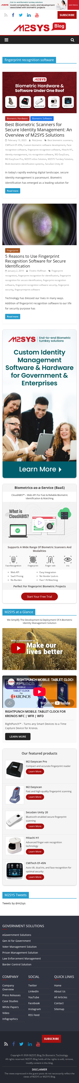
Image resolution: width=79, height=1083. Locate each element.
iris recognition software (40, 154)
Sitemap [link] (59, 1009)
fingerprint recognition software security (36, 285)
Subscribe (67, 15)
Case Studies (10, 1001)
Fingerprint (12, 250)
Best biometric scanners (60, 140)
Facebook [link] (34, 1003)
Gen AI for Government (16, 941)
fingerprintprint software (27, 289)
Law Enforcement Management (21, 958)
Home (57, 985)
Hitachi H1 (67, 149)
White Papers (10, 1007)
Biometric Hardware (17, 118)
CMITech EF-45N (13, 145)
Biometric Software (42, 118)
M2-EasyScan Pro (14, 159)
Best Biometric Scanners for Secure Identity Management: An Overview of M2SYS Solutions (38, 129)
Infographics (10, 1019)
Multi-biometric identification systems (24, 163)
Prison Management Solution (20, 952)
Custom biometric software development (44, 145)
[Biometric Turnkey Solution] (39, 2)
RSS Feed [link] (34, 1015)
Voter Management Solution (19, 946)
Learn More (18, 736)
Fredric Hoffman (38, 270)
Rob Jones (37, 140)
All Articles (60, 997)
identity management (16, 154)
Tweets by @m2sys (14, 903)
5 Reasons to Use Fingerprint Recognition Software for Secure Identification (35, 261)
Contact (59, 1003)
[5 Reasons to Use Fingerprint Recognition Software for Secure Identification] (39, 206)
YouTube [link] (33, 997)
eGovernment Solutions (16, 935)
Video (5, 1013)
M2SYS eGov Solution (35, 159)
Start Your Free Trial (39, 596)
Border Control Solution (16, 964)
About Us (59, 991)
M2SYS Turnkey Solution (60, 159)
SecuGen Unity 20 (54, 163)
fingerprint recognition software (44, 149)
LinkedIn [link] (33, 991)
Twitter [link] (32, 985)
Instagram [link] (34, 1009)
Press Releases (11, 995)
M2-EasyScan (62, 154)
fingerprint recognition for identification (38, 275)
